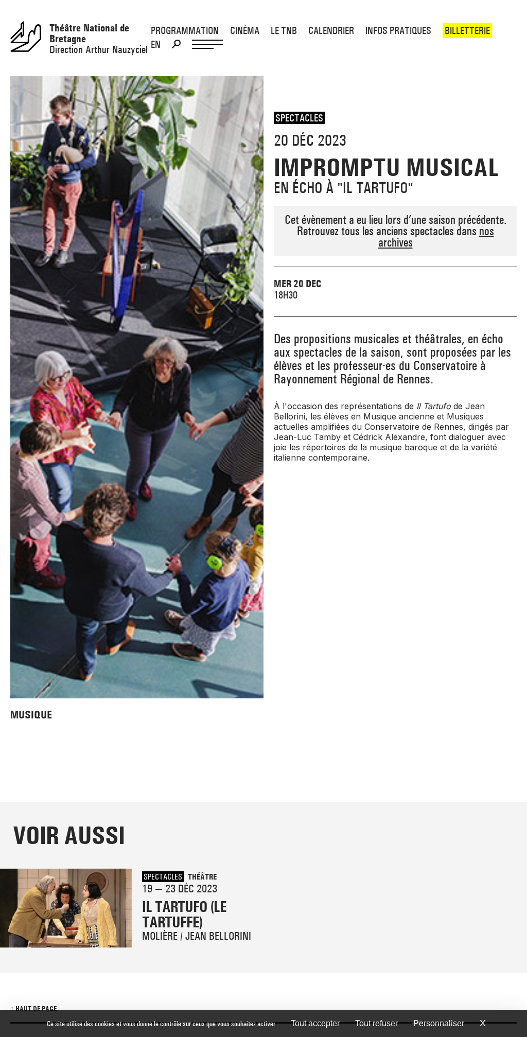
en (156, 44)
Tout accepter (315, 1023)
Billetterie (467, 30)
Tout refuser (376, 1023)
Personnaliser (438, 1023)
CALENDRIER (331, 30)
